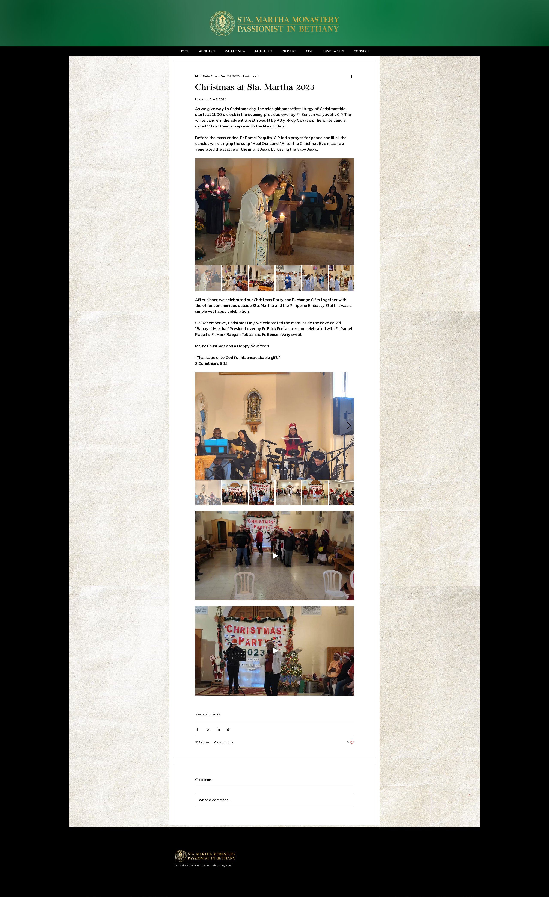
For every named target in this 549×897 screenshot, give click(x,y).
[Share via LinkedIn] (218, 729)
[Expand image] (274, 211)
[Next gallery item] (348, 212)
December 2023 (208, 714)
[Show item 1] (208, 278)
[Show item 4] (288, 278)
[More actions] (351, 76)
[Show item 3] (261, 278)
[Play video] (274, 555)
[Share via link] (229, 729)
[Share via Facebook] (197, 729)
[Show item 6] (342, 278)
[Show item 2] (235, 278)
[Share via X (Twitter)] (208, 729)
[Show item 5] (315, 278)
